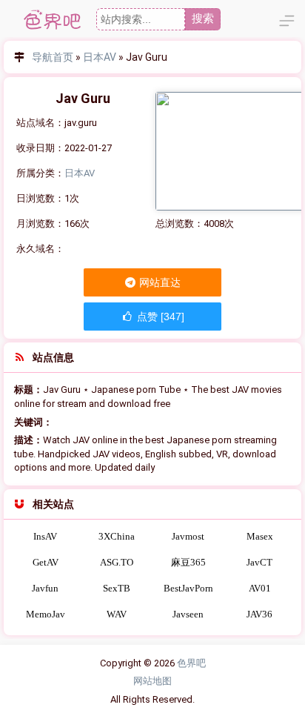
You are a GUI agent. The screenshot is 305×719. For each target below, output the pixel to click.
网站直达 (159, 282)
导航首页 (52, 57)
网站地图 (152, 680)
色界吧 (191, 663)
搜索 (203, 18)
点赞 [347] (159, 316)
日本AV (99, 57)
